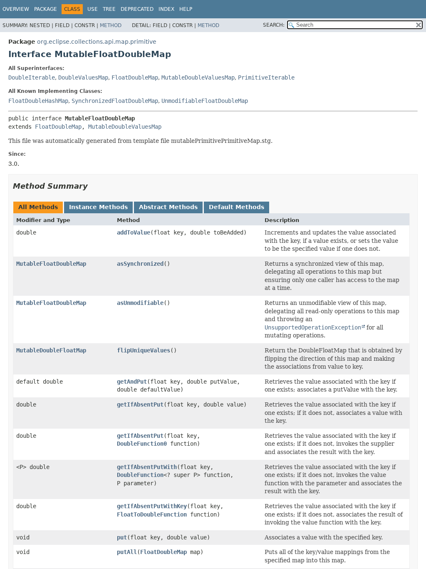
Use (92, 9)
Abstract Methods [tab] (168, 207)
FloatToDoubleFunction (152, 514)
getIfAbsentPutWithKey (152, 506)
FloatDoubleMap (134, 77)
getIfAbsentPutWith (147, 467)
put (122, 537)
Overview (15, 9)
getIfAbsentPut (140, 404)
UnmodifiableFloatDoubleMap (204, 100)
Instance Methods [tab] (98, 207)
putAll (127, 552)
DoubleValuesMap (83, 77)
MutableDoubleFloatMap (51, 350)
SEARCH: (274, 25)
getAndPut (132, 381)
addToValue (133, 232)
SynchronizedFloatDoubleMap (115, 100)
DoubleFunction (140, 475)
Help (185, 9)
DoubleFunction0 (142, 443)
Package (45, 9)
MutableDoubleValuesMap (198, 77)
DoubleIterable (31, 77)
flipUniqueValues (143, 350)
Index (166, 9)
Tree (109, 9)
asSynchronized (140, 263)
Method (110, 25)
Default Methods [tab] (236, 207)
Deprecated (137, 9)
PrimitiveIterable (266, 77)
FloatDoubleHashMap (38, 100)
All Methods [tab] (38, 207)
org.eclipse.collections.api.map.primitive (96, 41)
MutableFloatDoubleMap (51, 263)
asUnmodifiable (140, 302)
